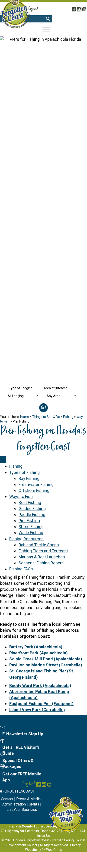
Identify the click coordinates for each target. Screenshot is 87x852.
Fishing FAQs (21, 568)
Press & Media (28, 799)
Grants (34, 804)
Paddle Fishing (32, 514)
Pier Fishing (29, 520)
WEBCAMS (50, 3)
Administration (14, 804)
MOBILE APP (70, 3)
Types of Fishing (24, 472)
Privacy (75, 845)
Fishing (68, 417)
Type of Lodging (20, 388)
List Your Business (21, 809)
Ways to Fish (21, 496)
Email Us (43, 835)
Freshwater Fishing (36, 484)
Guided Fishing (32, 508)
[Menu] (3, 459)
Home (24, 417)
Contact (7, 799)
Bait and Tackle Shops (39, 544)
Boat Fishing (30, 502)
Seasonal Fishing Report (41, 562)
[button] (47, 18)
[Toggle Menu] (46, 29)
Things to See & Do (46, 417)
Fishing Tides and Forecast (43, 550)
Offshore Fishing (34, 490)
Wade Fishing (31, 532)
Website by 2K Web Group (43, 850)
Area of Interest (55, 388)
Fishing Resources (26, 538)
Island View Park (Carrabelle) (37, 709)
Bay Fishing (29, 478)
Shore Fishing (31, 526)
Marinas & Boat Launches (42, 556)
